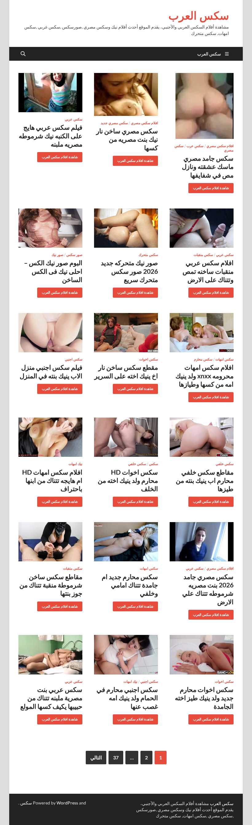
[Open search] (23, 54)
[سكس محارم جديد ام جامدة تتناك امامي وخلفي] (126, 542)
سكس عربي (73, 119)
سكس (153, 464)
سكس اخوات (148, 359)
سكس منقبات (203, 255)
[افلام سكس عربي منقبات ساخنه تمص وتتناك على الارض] (202, 228)
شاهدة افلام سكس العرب (213, 186)
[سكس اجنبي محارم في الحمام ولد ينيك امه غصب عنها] (126, 654)
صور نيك (57, 255)
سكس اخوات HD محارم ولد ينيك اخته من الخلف (128, 480)
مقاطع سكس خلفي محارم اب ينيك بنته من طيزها (205, 480)
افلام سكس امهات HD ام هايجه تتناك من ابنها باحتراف (52, 480)
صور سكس (74, 255)
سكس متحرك (148, 255)
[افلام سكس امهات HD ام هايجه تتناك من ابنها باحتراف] (50, 437)
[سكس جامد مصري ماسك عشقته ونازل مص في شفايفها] (202, 106)
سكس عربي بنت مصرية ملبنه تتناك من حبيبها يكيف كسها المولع (51, 698)
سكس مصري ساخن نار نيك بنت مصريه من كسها (127, 139)
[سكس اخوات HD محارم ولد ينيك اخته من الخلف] (126, 437)
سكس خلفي (225, 464)
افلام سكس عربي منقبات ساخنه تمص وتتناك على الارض (208, 271)
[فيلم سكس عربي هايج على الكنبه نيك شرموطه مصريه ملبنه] (50, 93)
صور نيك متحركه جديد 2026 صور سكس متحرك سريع (129, 271)
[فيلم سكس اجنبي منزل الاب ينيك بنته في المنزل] (50, 333)
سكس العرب (198, 15)
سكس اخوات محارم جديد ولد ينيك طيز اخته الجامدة (204, 698)
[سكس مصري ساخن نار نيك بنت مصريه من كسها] (126, 94)
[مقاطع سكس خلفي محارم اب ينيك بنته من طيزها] (202, 437)
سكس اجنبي (73, 359)
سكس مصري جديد (114, 123)
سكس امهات (224, 359)
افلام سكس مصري (220, 146)
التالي (96, 757)
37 (116, 757)
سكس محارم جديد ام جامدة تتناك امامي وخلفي (130, 585)
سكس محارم (203, 359)
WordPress (67, 802)
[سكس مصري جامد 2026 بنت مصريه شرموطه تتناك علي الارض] (202, 542)
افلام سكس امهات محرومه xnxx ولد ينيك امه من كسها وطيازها (204, 375)
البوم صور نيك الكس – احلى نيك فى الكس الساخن (53, 271)
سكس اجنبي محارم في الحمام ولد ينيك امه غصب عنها (127, 698)
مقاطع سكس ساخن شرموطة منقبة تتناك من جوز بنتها (50, 585)
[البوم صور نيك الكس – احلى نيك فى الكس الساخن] (50, 228)
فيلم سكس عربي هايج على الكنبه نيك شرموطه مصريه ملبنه (50, 135)
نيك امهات (75, 464)
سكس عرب (195, 146)
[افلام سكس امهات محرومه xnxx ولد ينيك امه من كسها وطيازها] (202, 333)
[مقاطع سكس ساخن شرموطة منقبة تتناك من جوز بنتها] (50, 542)
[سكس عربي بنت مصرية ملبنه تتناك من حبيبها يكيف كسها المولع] (50, 654)
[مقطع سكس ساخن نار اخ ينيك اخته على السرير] (126, 333)
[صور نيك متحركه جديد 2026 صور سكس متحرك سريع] (126, 228)
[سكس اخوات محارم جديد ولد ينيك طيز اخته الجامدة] (202, 654)
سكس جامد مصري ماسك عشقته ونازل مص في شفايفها (208, 166)
